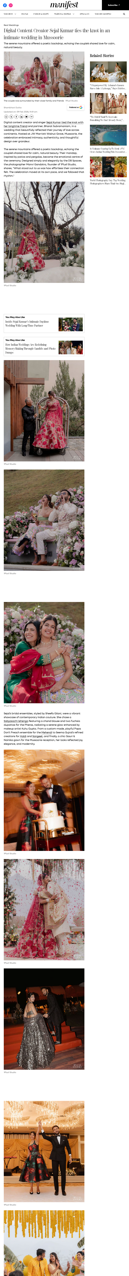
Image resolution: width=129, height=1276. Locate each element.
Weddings (8, 14)
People (24, 14)
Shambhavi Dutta (13, 107)
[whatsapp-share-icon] (6, 118)
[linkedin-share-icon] (21, 118)
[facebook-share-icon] (16, 118)
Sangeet (37, 736)
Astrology (84, 14)
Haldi (23, 736)
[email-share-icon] (26, 118)
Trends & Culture (62, 14)
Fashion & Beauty (41, 14)
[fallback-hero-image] (108, 71)
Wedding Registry (103, 14)
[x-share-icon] (11, 118)
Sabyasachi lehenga (16, 721)
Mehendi (46, 732)
